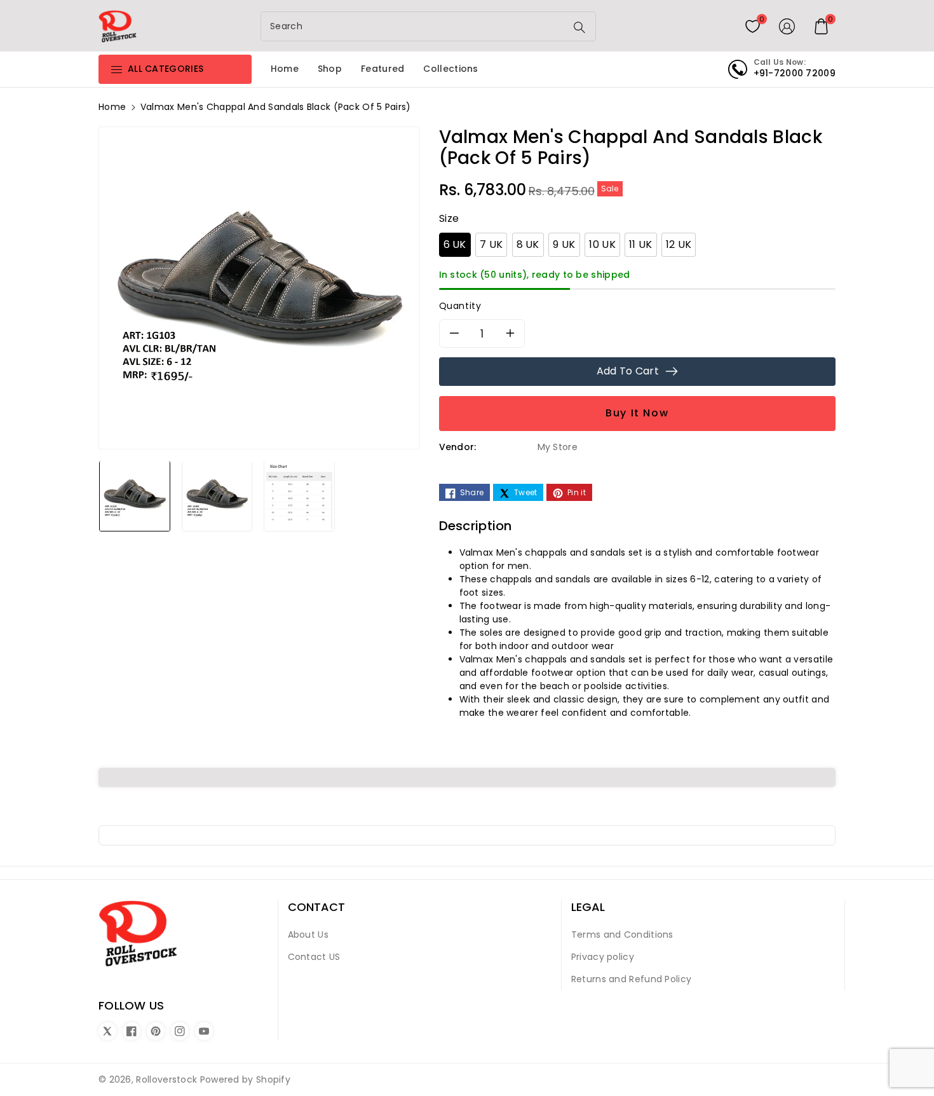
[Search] (579, 27)
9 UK (564, 244)
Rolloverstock (166, 1079)
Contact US (314, 956)
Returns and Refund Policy (631, 979)
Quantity (460, 305)
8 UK (528, 244)
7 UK (491, 244)
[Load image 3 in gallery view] (299, 495)
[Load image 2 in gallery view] (217, 495)
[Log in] (787, 26)
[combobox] (415, 26)
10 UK (602, 244)
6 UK (454, 244)
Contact (316, 907)
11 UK (641, 244)
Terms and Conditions (622, 934)
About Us (308, 934)
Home (112, 106)
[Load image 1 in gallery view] (134, 495)
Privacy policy (602, 956)
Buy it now (637, 413)
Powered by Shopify (245, 1079)
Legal (588, 907)
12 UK (679, 244)
